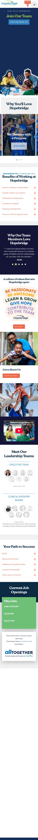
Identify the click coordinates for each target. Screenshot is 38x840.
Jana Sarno (15, 473)
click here (26, 641)
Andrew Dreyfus (8, 508)
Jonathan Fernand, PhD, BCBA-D (26, 514)
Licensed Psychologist (11, 569)
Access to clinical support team (15, 214)
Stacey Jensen (26, 479)
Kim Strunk (23, 473)
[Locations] (28, 5)
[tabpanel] (19, 135)
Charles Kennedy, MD (15, 508)
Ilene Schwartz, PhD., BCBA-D (11, 514)
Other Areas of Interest (11, 575)
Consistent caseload (10, 203)
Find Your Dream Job (19, 22)
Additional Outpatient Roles (13, 564)
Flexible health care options (13, 193)
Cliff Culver (30, 473)
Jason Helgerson (19, 514)
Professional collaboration (12, 198)
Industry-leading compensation (15, 187)
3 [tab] (23, 161)
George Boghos (30, 508)
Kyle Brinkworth (11, 479)
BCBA (4, 553)
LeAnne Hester (8, 473)
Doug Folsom (19, 479)
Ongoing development (11, 209)
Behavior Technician (10, 559)
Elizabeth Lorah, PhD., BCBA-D (23, 508)
